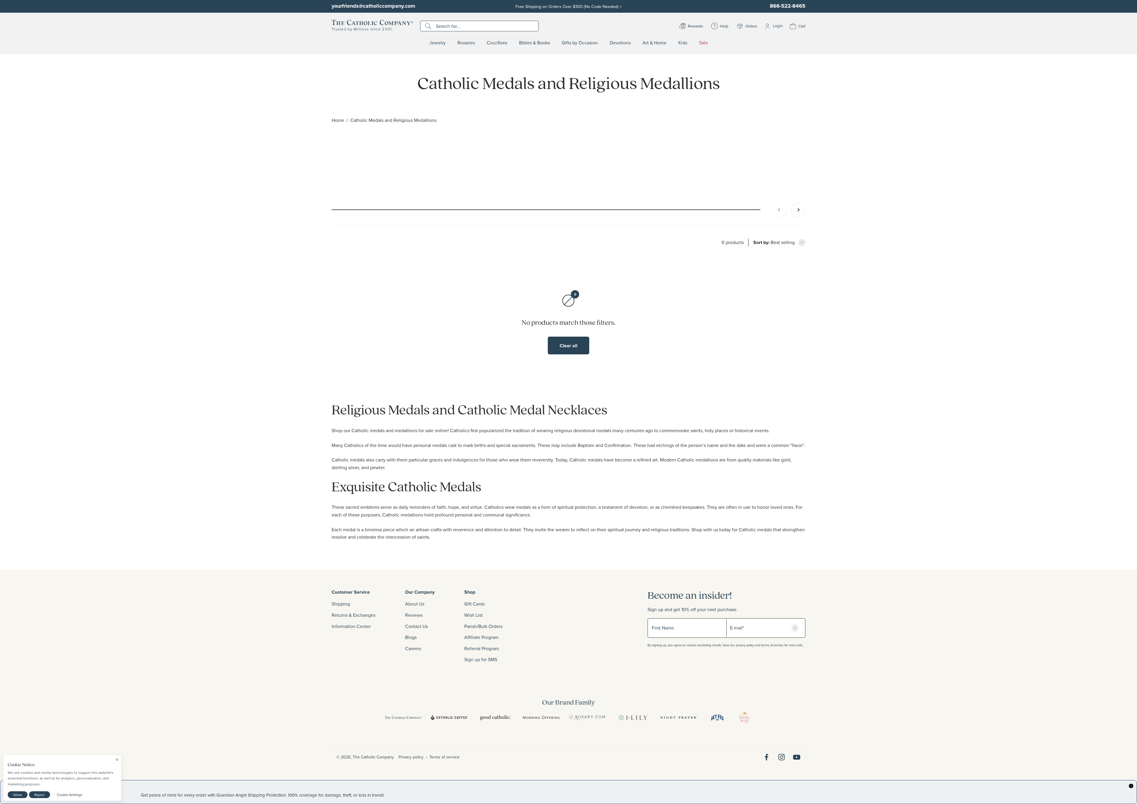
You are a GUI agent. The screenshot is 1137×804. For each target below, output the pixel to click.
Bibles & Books (534, 43)
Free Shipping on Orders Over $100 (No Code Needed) (568, 6)
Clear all (568, 345)
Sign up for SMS (480, 659)
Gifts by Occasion (580, 43)
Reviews (414, 615)
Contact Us (416, 626)
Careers (413, 648)
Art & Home (655, 43)
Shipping (341, 603)
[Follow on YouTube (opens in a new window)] (797, 757)
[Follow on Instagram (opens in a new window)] (782, 757)
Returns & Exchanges (353, 615)
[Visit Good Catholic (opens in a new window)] (495, 717)
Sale (703, 43)
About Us (414, 603)
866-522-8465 (787, 6)
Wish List (473, 615)
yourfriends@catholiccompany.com (373, 6)
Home (338, 120)
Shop (469, 592)
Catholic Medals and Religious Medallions (393, 120)
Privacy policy (411, 757)
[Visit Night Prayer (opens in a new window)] (678, 717)
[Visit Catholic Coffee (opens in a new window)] (449, 717)
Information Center (351, 626)
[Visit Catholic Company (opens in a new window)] (403, 717)
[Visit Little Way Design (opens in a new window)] (744, 717)
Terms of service (444, 757)
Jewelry (437, 43)
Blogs (411, 637)
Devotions (620, 43)
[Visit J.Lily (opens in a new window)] (632, 717)
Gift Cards (474, 603)
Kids (682, 43)
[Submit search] (428, 26)
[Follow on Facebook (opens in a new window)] (766, 757)
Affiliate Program (481, 637)
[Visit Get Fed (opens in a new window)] (717, 717)
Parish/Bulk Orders (483, 626)
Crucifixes (497, 43)
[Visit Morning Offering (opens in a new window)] (541, 717)
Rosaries (466, 43)
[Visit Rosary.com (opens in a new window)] (587, 717)
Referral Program (481, 648)
